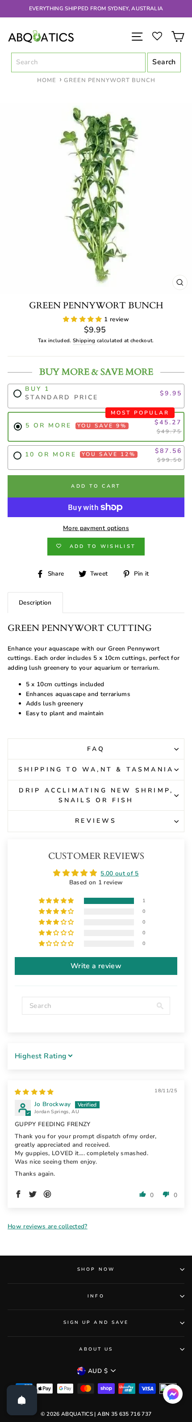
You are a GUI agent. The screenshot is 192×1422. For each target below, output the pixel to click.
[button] (83, 319)
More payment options (96, 528)
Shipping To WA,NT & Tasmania (96, 769)
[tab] (35, 602)
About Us (96, 1349)
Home (46, 80)
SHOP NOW (95, 1269)
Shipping (84, 340)
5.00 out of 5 (119, 873)
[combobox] (78, 62)
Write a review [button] (96, 966)
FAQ (96, 749)
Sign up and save (96, 1322)
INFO (96, 1296)
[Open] (22, 1400)
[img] (34, 1092)
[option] (96, 8)
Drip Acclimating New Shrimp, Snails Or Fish (96, 795)
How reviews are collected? (48, 1226)
